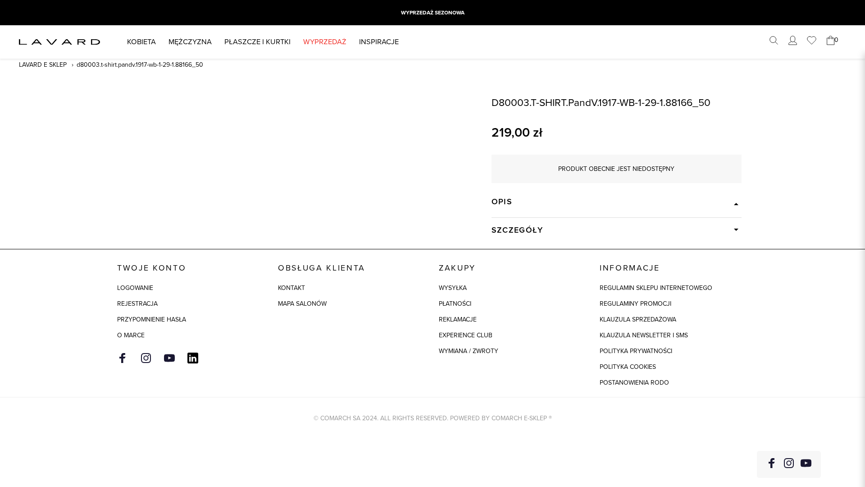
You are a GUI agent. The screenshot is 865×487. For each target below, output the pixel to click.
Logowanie (135, 288)
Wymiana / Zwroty (468, 351)
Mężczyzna (190, 41)
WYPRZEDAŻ (324, 41)
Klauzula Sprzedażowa (638, 319)
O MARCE (131, 335)
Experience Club (465, 335)
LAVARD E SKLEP (43, 64)
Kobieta (141, 41)
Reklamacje (458, 319)
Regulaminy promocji (635, 303)
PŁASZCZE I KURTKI (257, 41)
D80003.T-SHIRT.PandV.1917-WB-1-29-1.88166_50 (140, 64)
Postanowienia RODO (634, 382)
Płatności (455, 303)
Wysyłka (453, 288)
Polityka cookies (628, 367)
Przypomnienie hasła (151, 319)
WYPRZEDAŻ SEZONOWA (432, 12)
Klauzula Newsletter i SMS (644, 335)
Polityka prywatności (636, 351)
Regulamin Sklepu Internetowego (656, 288)
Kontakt (291, 288)
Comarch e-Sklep (519, 418)
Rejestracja (137, 303)
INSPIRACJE (379, 41)
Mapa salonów (302, 303)
